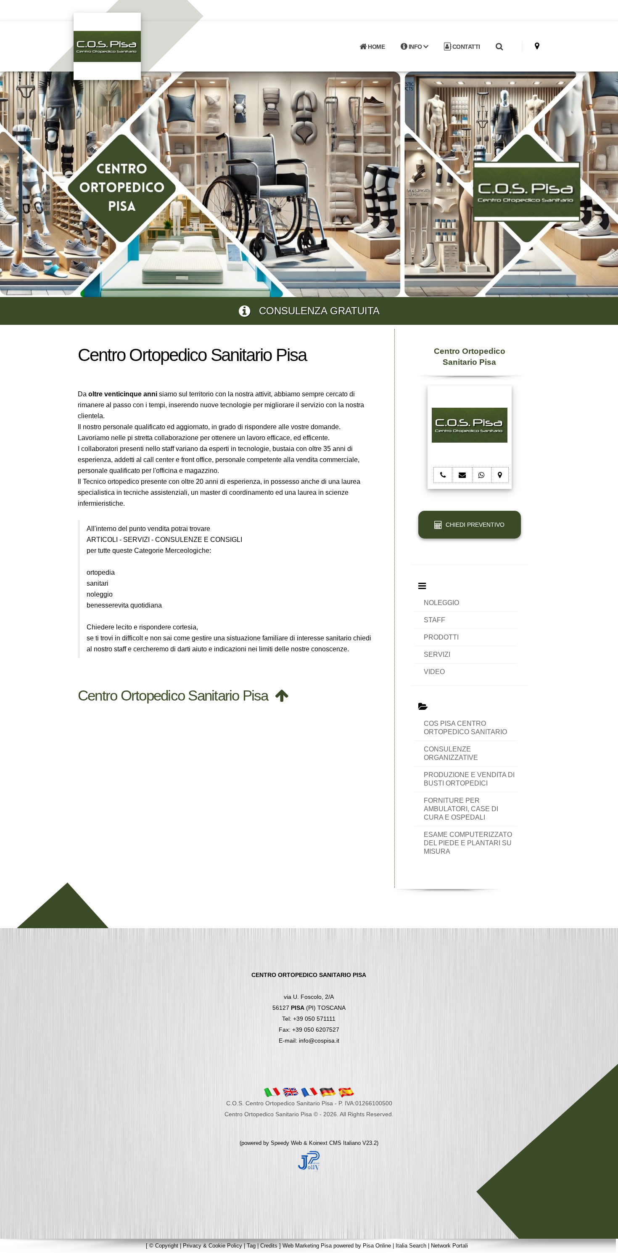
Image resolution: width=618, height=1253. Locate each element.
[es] (346, 1091)
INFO (415, 46)
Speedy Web (286, 1143)
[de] (327, 1091)
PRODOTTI (441, 637)
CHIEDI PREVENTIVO (473, 524)
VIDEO (434, 671)
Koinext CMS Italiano (335, 1143)
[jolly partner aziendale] (309, 1160)
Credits (268, 1245)
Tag (251, 1245)
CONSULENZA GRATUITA (315, 310)
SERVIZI (437, 654)
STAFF (434, 620)
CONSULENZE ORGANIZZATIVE (451, 753)
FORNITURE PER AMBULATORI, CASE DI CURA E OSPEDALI (461, 809)
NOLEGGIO (441, 602)
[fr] (309, 1091)
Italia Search (411, 1245)
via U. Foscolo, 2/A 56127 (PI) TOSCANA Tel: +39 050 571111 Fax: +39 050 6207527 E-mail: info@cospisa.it (308, 1008)
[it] (272, 1091)
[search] (499, 47)
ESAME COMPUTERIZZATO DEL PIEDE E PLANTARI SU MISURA (468, 843)
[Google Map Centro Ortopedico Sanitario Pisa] (537, 46)
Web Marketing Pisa (307, 1245)
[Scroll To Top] (603, 1243)
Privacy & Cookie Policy (212, 1245)
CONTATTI (465, 46)
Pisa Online (377, 1245)
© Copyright (163, 1245)
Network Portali (449, 1245)
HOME (376, 46)
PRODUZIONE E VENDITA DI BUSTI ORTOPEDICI (469, 779)
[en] (290, 1091)
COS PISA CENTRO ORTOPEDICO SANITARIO (465, 727)
